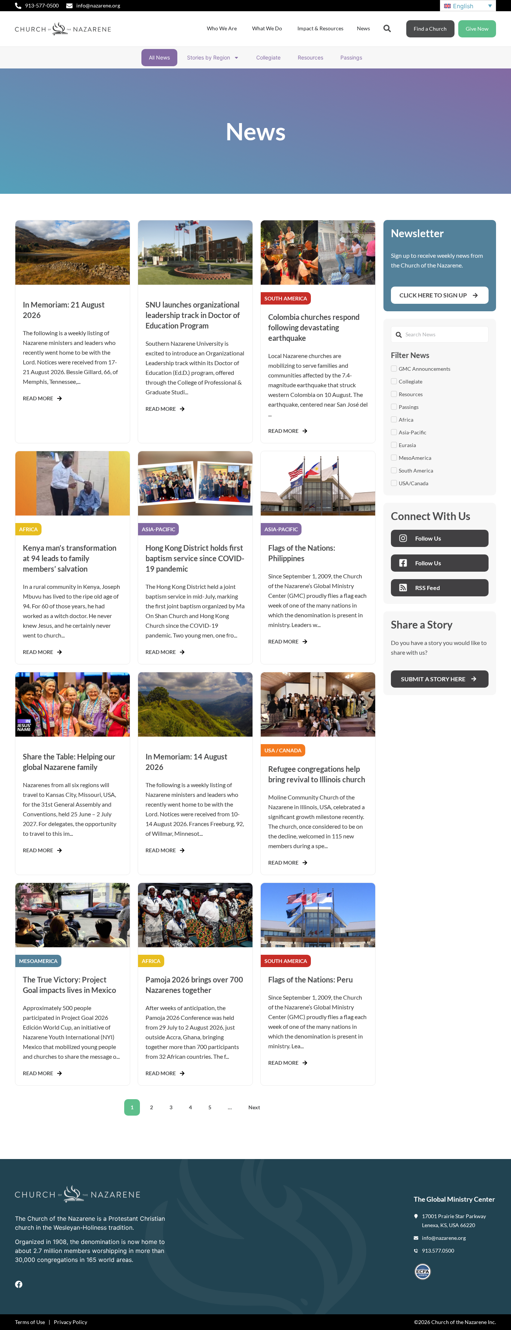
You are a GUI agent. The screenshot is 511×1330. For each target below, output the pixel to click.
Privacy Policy (70, 1322)
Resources (310, 57)
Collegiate (268, 57)
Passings (351, 57)
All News (159, 57)
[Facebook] (18, 1284)
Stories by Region (208, 57)
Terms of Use (30, 1322)
